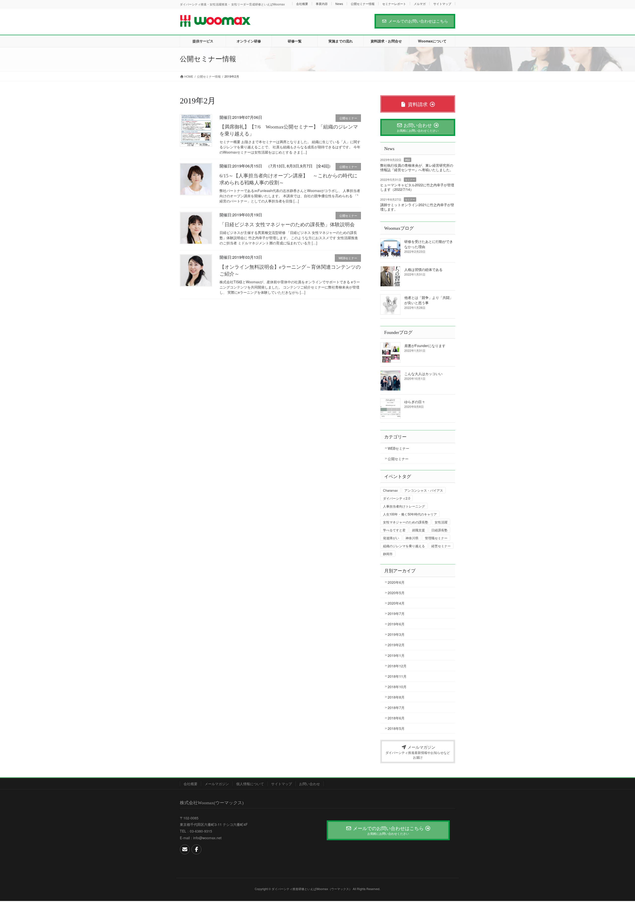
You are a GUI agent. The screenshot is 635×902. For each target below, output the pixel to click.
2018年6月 (396, 717)
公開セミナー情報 (363, 3)
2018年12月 (397, 665)
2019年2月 (396, 644)
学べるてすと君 (394, 530)
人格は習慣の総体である (423, 269)
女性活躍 (441, 522)
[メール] (185, 849)
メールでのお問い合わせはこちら (418, 21)
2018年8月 (396, 697)
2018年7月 (396, 707)
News (339, 3)
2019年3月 (396, 634)
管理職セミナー (436, 538)
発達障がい (391, 538)
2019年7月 (396, 613)
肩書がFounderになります (424, 345)
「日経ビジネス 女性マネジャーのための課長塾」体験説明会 (287, 224)
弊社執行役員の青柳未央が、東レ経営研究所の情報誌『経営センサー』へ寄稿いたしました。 (416, 167)
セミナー (410, 179)
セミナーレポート (394, 3)
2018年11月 (397, 676)
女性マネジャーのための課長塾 (405, 522)
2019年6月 (396, 623)
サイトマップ (442, 3)
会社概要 (302, 3)
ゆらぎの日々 (414, 401)
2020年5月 (396, 592)
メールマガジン (217, 783)
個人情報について (250, 783)
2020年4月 (396, 603)
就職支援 (418, 530)
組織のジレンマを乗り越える (404, 546)
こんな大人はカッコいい (423, 373)
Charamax (390, 490)
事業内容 (322, 3)
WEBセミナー (348, 258)
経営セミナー (441, 546)
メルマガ (420, 3)
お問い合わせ (309, 783)
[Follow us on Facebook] (196, 849)
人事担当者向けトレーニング (404, 506)
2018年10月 (397, 686)
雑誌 (407, 159)
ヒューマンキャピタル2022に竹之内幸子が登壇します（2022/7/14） (417, 187)
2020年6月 (396, 582)
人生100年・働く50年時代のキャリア (410, 514)
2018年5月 (396, 728)
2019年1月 (396, 655)
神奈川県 (412, 538)
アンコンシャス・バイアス (423, 490)
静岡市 (388, 553)
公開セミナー (348, 118)
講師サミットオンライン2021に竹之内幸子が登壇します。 (417, 207)
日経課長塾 (439, 530)
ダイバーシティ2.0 (396, 498)
